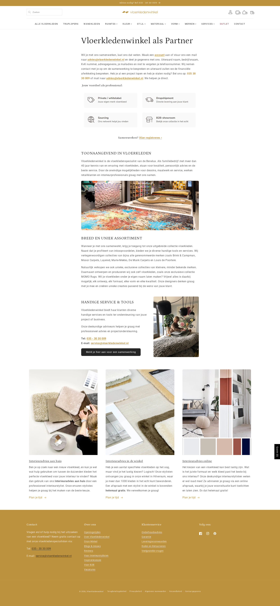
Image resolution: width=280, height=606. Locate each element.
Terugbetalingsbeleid (116, 591)
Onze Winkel (90, 541)
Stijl (140, 24)
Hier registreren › (150, 137)
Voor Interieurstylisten (96, 555)
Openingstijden (92, 532)
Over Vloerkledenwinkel (96, 536)
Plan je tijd (35, 497)
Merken (189, 24)
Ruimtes (110, 24)
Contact (239, 24)
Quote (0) (277, 451)
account (159, 54)
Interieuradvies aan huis (45, 461)
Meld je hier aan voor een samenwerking (111, 352)
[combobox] (44, 12)
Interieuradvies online (197, 461)
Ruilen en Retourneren (154, 546)
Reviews (88, 551)
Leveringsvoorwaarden (154, 541)
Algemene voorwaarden (155, 591)
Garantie (146, 536)
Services (207, 24)
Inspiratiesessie (92, 560)
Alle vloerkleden (46, 24)
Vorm (174, 24)
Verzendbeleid (175, 591)
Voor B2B (89, 564)
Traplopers (71, 24)
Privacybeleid (135, 591)
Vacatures (89, 569)
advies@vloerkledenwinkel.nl (106, 59)
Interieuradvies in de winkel (124, 461)
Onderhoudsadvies (152, 532)
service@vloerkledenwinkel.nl (110, 343)
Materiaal (157, 24)
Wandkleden (92, 24)
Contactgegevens (193, 591)
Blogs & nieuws (92, 546)
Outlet (224, 24)
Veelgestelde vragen (152, 551)
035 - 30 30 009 (96, 338)
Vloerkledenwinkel (95, 591)
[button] (251, 12)
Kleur (126, 24)
